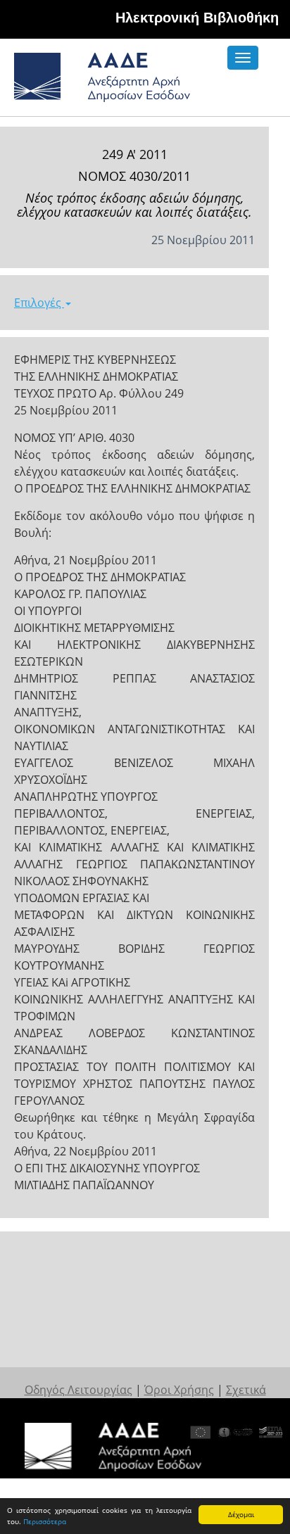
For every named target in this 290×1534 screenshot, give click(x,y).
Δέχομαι (241, 1514)
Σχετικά (246, 1389)
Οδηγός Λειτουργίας (78, 1389)
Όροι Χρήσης (179, 1389)
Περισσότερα (44, 1521)
